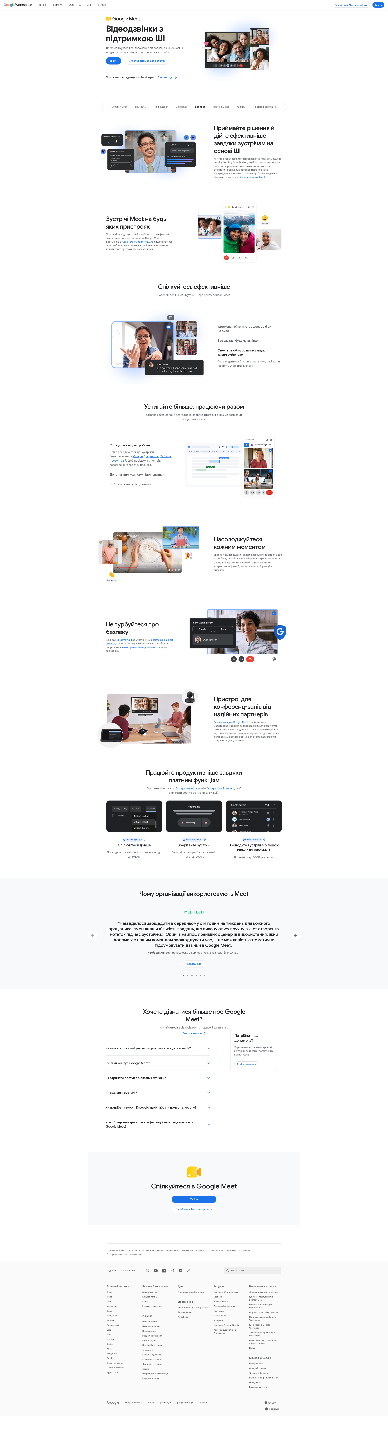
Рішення (42, 5)
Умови (151, 1402)
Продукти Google (184, 1402)
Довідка (203, 1402)
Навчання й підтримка (262, 1286)
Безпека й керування (155, 1286)
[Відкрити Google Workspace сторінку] (18, 5)
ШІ (80, 5)
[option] (119, 107)
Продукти (57, 5)
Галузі (71, 5)
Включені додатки (118, 1286)
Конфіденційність (134, 1402)
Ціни (89, 5)
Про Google (165, 1402)
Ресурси (101, 5)
